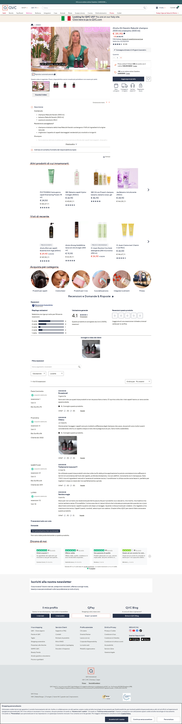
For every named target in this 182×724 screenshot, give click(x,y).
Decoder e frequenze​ (63, 649)
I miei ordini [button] (60, 616)
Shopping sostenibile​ (38, 641)
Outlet (119, 13)
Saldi (4, 13)
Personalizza (168, 719)
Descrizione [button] (38, 107)
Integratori (47, 13)
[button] (157, 8)
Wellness (29, 13)
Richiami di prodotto (62, 638)
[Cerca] (145, 8)
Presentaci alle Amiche (38, 645)
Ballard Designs (39, 696)
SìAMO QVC (35, 649)
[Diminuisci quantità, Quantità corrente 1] (114, 57)
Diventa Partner (85, 634)
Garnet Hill (56, 696)
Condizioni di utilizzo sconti (113, 641)
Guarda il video (41, 95)
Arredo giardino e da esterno (40, 656)
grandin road (64, 696)
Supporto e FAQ (61, 631)
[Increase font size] (107, 102)
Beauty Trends (36, 652)
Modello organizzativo (87, 649)
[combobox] (92, 8)
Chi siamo (83, 631)
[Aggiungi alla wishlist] (148, 79)
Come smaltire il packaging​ (65, 645)
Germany (92, 679)
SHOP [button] (24, 8)
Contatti (58, 634)
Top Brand (19, 13)
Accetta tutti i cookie (116, 719)
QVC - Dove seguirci (38, 631)
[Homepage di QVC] (32, 25)
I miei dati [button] (40, 616)
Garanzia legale (109, 652)
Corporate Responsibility (88, 641)
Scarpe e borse (80, 13)
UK (87, 679)
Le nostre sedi (84, 645)
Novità (11, 13)
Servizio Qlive (109, 649)
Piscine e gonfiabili (37, 659)
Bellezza (38, 13)
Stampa (107, 156)
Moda (70, 13)
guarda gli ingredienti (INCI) (47, 120)
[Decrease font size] (109, 102)
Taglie (33, 638)
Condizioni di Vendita (111, 638)
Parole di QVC (36, 634)
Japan (98, 679)
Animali (62, 13)
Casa (55, 13)
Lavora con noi (85, 638)
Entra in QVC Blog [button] (132, 616)
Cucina (90, 13)
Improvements (74, 696)
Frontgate (49, 696)
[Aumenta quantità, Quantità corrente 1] (121, 57)
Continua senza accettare (142, 719)
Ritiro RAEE (60, 641)
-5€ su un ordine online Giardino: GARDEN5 (90, 2)
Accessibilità (108, 645)
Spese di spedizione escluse (132, 39)
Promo (112, 13)
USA (83, 679)
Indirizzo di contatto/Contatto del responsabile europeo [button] (55, 150)
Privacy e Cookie (110, 631)
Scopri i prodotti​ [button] (91, 616)
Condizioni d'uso (110, 634)
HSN (32, 696)
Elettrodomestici (101, 13)
